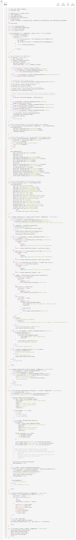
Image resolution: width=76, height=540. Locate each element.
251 (6, 365)
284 (6, 412)
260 (6, 377)
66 (6, 101)
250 (6, 363)
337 (6, 487)
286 (6, 414)
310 (6, 449)
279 (6, 404)
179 (6, 262)
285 (6, 413)
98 (6, 147)
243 (6, 353)
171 (6, 251)
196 (6, 286)
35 (6, 57)
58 (6, 90)
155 (6, 228)
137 (6, 202)
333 (6, 481)
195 (6, 285)
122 (6, 181)
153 (6, 225)
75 (6, 114)
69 (6, 105)
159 (6, 234)
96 (6, 144)
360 (6, 520)
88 (6, 133)
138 (6, 204)
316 (6, 457)
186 (6, 272)
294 (6, 426)
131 (6, 194)
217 (6, 316)
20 (6, 36)
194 (6, 283)
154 (6, 226)
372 (6, 537)
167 (6, 245)
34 (6, 56)
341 (6, 493)
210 (6, 306)
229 (6, 333)
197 (6, 288)
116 (6, 172)
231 (6, 336)
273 (6, 396)
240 (6, 349)
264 (6, 383)
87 (6, 131)
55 (6, 86)
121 (6, 179)
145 (6, 214)
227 (6, 330)
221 (6, 322)
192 (6, 281)
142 (6, 209)
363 (6, 524)
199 (6, 291)
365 (6, 527)
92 (6, 138)
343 (6, 496)
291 (6, 421)
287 (6, 416)
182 (6, 266)
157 (6, 231)
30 (6, 50)
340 (6, 491)
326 (6, 471)
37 (6, 60)
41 (6, 66)
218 (6, 318)
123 (6, 182)
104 (6, 155)
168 (6, 246)
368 (6, 531)
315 (6, 456)
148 (6, 218)
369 (6, 533)
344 (6, 497)
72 (6, 110)
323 (6, 467)
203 (6, 296)
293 (6, 424)
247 (6, 359)
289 (6, 419)
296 (6, 429)
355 (6, 513)
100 (6, 150)
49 (6, 77)
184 (6, 269)
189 (6, 276)
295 (6, 427)
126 (6, 187)
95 (6, 142)
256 (6, 372)
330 (6, 477)
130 (6, 192)
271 (6, 393)
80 (6, 121)
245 (6, 356)
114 (6, 170)
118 (6, 175)
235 (6, 342)
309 (6, 447)
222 (6, 323)
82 (6, 124)
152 (6, 224)
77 (6, 117)
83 (6, 125)
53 (6, 83)
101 (6, 151)
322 (6, 466)
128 (6, 189)
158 (6, 232)
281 (6, 407)
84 (6, 127)
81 (6, 123)
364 (6, 525)
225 (6, 328)
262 (6, 380)
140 (6, 207)
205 (6, 299)
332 (6, 480)
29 (6, 49)
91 (6, 137)
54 (6, 84)
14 (6, 27)
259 (6, 376)
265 (6, 384)
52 (6, 81)
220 (6, 320)
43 (6, 68)
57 (6, 88)
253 (6, 367)
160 (6, 235)
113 (6, 168)
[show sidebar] (1, 1)
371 (6, 535)
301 (6, 436)
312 (6, 451)
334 (6, 483)
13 (6, 26)
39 (6, 63)
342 (6, 494)
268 (6, 389)
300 (6, 434)
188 (6, 275)
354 (6, 511)
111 (6, 165)
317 (6, 459)
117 (6, 174)
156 (6, 229)
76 (6, 115)
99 (6, 148)
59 (6, 91)
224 (6, 326)
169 (6, 248)
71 (6, 108)
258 (6, 375)
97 (6, 145)
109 (6, 162)
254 (6, 369)
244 (6, 355)
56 (6, 87)
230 (6, 335)
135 (6, 199)
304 (6, 440)
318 (6, 460)
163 (6, 239)
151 (6, 222)
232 (6, 338)
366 (6, 528)
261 (6, 379)
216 (6, 315)
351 (6, 507)
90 (6, 135)
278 (6, 403)
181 (6, 265)
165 (6, 242)
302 (6, 437)
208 (6, 303)
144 (6, 212)
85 (6, 128)
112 (6, 167)
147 (6, 217)
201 (6, 293)
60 (6, 93)
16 (6, 30)
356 (6, 514)
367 (6, 530)
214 (6, 312)
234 (6, 340)
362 (6, 523)
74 (6, 113)
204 (6, 298)
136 (6, 201)
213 (6, 310)
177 (6, 259)
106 (6, 158)
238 (6, 346)
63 (6, 97)
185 (6, 271)
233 (6, 339)
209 (6, 305)
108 (6, 161)
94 (6, 141)
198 (6, 289)
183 (6, 268)
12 (6, 24)
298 (6, 431)
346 (6, 500)
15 (6, 29)
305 (6, 441)
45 (6, 71)
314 (6, 454)
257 (6, 373)
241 (6, 350)
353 (6, 510)
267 (6, 387)
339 (6, 490)
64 (6, 98)
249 (6, 362)
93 (6, 140)
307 (6, 444)
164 (6, 241)
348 (6, 503)
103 (6, 154)
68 (6, 104)
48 (6, 76)
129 (6, 191)
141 (6, 208)
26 (6, 44)
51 (6, 80)
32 (6, 53)
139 (6, 205)
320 (6, 463)
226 (6, 329)
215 (6, 313)
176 (6, 258)
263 (6, 382)
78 (6, 118)
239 (6, 347)
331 (6, 478)
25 (6, 43)
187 (6, 273)
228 (6, 332)
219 (6, 319)
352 (6, 508)
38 (6, 61)
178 (6, 261)
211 (6, 308)
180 (6, 263)
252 (6, 366)
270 (6, 392)
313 (6, 453)
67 (6, 103)
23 (6, 40)
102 (6, 152)
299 (6, 433)
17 (6, 31)
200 (6, 292)
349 (6, 504)
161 (6, 236)
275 (6, 399)
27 (6, 46)
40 (6, 64)
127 (6, 188)
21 (6, 37)
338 (6, 488)
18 (6, 33)
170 (6, 249)
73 (6, 111)
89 (6, 134)
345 (6, 498)
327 (6, 473)
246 (6, 357)
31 (6, 51)
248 (6, 360)
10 (6, 21)
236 (6, 343)
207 (6, 302)
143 (6, 211)
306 (6, 443)
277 (6, 402)
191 (6, 279)
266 (6, 386)
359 (6, 518)
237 (6, 345)
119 (6, 177)
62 (6, 96)
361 (6, 521)
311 (6, 450)
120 (6, 178)
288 (6, 417)
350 (6, 505)
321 (6, 464)
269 (6, 390)
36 (6, 58)
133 (6, 197)
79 (6, 120)
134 (6, 198)
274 (6, 397)
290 (6, 420)
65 (6, 100)
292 (6, 423)
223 (6, 325)
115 (6, 171)
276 (6, 400)
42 (6, 67)
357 (6, 515)
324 (6, 468)
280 (6, 406)
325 (6, 470)
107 (6, 160)
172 (6, 252)
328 (6, 474)
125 (6, 185)
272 (6, 394)
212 (6, 309)
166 (6, 244)
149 (6, 219)
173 (6, 254)
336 (6, 486)
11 (6, 23)
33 (6, 54)
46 (6, 73)
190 (6, 278)
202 (6, 295)
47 (6, 74)
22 (6, 39)
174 (6, 255)
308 (6, 446)
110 (6, 164)
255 (6, 370)
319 (6, 461)
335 (6, 484)
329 (6, 476)
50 (6, 78)
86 (6, 130)
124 (6, 184)
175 (6, 256)
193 (6, 282)
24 (6, 41)
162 (6, 238)
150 (6, 221)
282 (6, 409)
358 (6, 517)
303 (6, 439)
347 (6, 501)
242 (6, 352)
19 (6, 34)
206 (6, 300)
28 (6, 47)
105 (6, 157)
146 (6, 215)
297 (6, 430)
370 (6, 534)
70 (6, 107)
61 (6, 94)
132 (6, 195)
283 (6, 410)
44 (6, 70)
